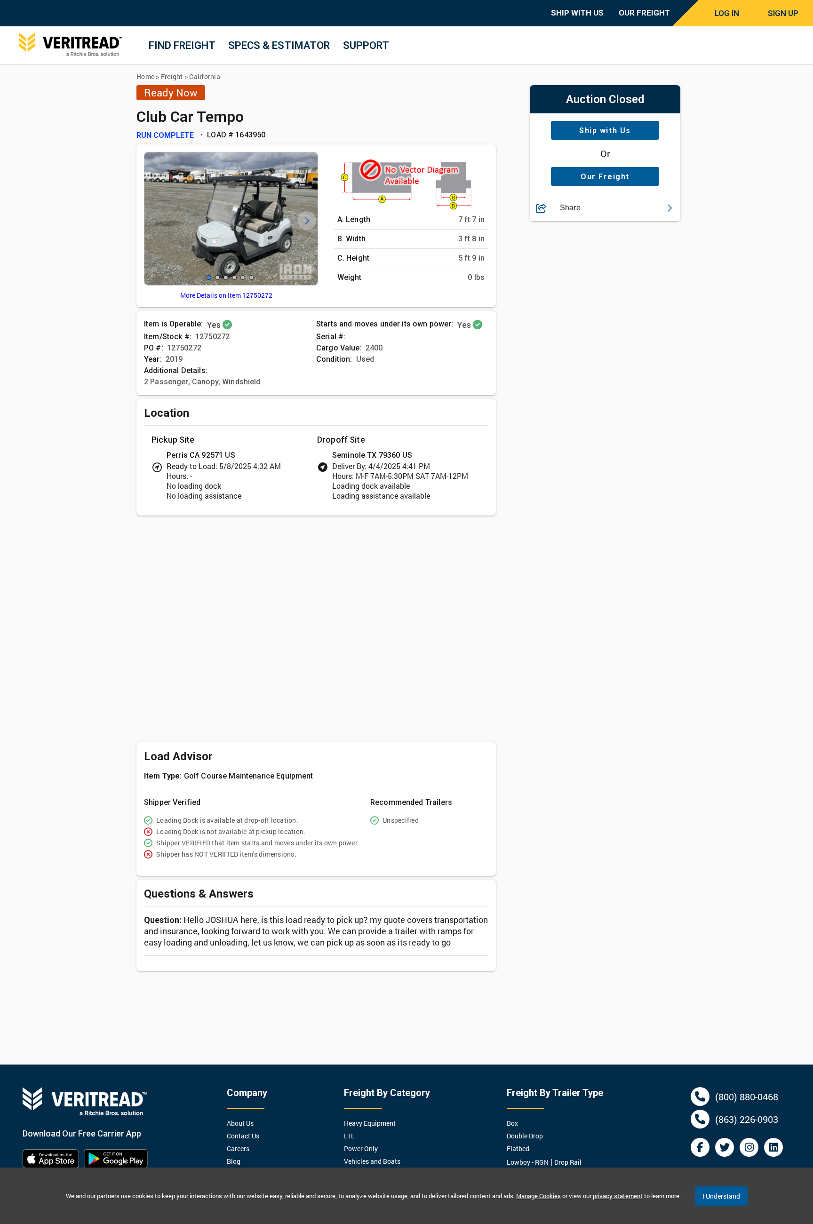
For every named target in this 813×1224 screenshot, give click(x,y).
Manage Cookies (538, 1196)
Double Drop (525, 1135)
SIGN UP (783, 13)
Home (145, 76)
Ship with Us (604, 130)
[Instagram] (749, 1147)
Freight (172, 76)
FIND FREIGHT (182, 45)
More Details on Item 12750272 (226, 295)
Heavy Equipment (370, 1123)
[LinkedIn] (773, 1147)
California (204, 76)
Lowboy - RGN (528, 1162)
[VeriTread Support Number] (700, 1096)
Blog (233, 1161)
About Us (240, 1123)
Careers (238, 1148)
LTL (349, 1135)
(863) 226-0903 (746, 1119)
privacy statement (618, 1196)
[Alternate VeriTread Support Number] (700, 1119)
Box (512, 1123)
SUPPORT (366, 45)
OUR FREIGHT (644, 12)
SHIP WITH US (577, 12)
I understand (721, 1196)
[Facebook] (700, 1147)
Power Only (361, 1148)
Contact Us (243, 1135)
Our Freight (605, 176)
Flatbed (518, 1148)
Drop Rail (568, 1162)
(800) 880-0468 (746, 1096)
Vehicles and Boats (372, 1161)
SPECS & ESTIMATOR (279, 45)
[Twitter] (724, 1147)
